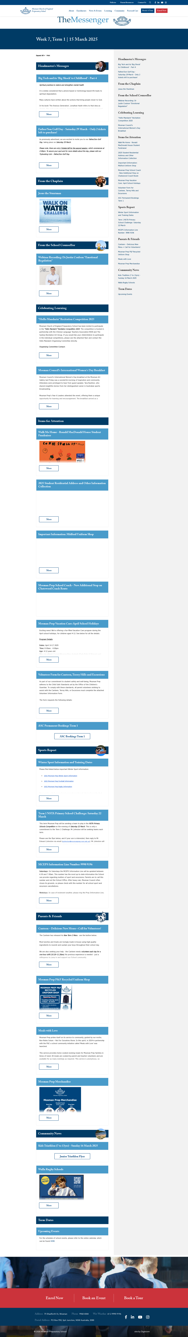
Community (119, 11)
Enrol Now (161, 11)
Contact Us (142, 2)
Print (48, 55)
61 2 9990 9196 (114, 1314)
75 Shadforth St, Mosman (55, 1314)
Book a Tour (133, 1298)
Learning (108, 11)
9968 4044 (84, 1314)
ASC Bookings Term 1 (72, 737)
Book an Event (94, 1298)
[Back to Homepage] (36, 10)
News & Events (95, 11)
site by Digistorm (142, 1331)
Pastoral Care (132, 11)
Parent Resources (126, 2)
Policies (113, 2)
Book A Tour (147, 11)
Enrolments (81, 11)
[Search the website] (150, 2)
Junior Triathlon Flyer (72, 1157)
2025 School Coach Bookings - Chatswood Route (59, 607)
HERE (53, 1241)
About (71, 11)
